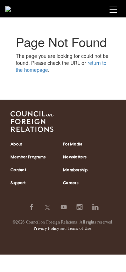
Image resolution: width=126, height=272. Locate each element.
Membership (75, 170)
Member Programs (28, 157)
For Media (73, 144)
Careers (70, 183)
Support (18, 183)
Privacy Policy (46, 228)
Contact (18, 170)
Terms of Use (79, 228)
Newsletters (74, 157)
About (16, 144)
